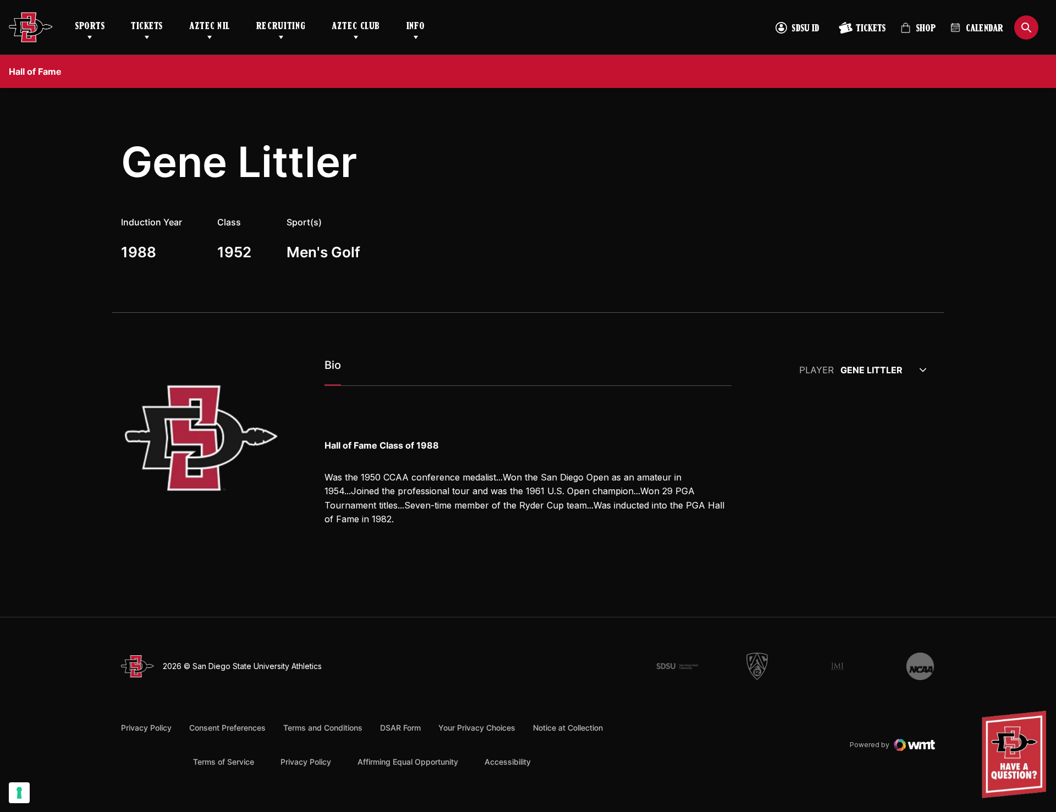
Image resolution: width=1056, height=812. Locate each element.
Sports (90, 27)
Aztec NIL (209, 27)
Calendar (984, 29)
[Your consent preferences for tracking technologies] (19, 792)
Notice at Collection (568, 727)
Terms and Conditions (322, 727)
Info (415, 27)
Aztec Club (356, 27)
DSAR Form (400, 727)
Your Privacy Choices (476, 727)
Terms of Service (223, 761)
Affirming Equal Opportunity (408, 761)
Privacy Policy (146, 727)
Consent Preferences (227, 727)
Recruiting (280, 27)
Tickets (147, 27)
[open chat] (1016, 754)
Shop (918, 32)
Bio (332, 365)
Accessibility (508, 761)
